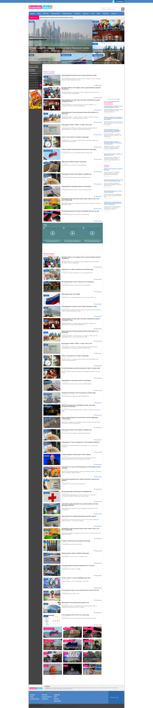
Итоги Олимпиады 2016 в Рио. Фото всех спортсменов (75, 614)
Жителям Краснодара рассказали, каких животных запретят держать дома (81, 368)
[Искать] (122, 9)
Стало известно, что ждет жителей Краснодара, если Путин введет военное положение (81, 467)
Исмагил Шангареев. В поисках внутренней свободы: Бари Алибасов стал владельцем (80, 113)
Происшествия (55, 13)
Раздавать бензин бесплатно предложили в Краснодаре (76, 540)
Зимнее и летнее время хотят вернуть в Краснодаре (75, 137)
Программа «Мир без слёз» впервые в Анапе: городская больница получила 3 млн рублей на (81, 88)
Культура (56, 699)
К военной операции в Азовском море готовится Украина (76, 454)
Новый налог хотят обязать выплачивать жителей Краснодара (77, 269)
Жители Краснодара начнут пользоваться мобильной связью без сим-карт (80, 211)
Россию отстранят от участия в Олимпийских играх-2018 (76, 577)
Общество (106, 13)
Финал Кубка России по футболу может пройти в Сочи (75, 602)
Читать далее (98, 85)
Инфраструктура (67, 13)
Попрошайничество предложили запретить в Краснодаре (76, 186)
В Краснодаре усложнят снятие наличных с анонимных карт (77, 174)
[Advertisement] (76, 7)
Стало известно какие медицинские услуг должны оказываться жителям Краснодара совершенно (80, 504)
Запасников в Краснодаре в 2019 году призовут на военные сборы (79, 392)
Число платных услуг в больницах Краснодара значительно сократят (79, 516)
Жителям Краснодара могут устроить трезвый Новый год (113, 191)
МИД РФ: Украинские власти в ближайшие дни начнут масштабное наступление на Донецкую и (78, 405)
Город (39, 13)
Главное (32, 13)
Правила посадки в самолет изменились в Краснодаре (75, 553)
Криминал (46, 13)
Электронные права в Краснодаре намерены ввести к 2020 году (78, 565)
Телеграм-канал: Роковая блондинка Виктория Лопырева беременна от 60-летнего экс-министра (113, 203)
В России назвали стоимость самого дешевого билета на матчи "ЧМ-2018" (80, 590)
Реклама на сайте (115, 697)
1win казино (57, 701)
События (113, 13)
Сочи (92, 13)
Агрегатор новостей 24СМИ (113, 99)
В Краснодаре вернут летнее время (71, 294)
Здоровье (86, 13)
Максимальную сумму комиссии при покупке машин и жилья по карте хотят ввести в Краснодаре (81, 199)
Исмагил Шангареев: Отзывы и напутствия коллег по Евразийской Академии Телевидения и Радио (81, 100)
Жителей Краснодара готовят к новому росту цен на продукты (78, 281)
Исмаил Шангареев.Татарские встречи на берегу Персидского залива (56, 17)
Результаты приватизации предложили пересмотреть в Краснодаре (79, 149)
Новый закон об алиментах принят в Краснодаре (74, 161)
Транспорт (77, 13)
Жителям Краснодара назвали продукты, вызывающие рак (76, 491)
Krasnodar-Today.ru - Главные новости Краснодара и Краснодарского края (41, 7)
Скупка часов (107, 101)
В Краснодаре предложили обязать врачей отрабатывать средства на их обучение (80, 480)
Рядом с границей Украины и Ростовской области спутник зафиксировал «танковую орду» (80, 418)
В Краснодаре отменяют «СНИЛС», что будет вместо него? (77, 124)
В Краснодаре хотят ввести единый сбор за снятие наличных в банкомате (80, 442)
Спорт (98, 13)
